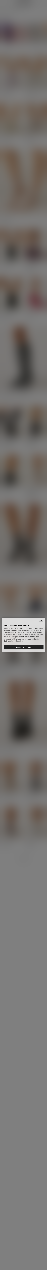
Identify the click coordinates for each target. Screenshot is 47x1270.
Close (41, 621)
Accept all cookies (23, 647)
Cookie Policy (11, 637)
